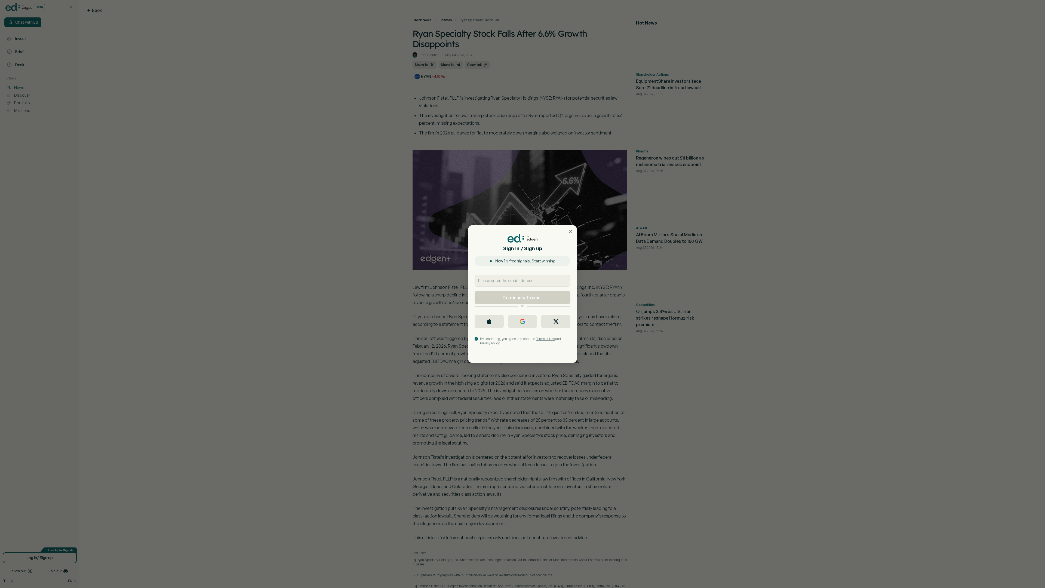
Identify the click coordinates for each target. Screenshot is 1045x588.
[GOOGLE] (522, 321)
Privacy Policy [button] (490, 343)
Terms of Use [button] (545, 339)
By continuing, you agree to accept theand (520, 341)
